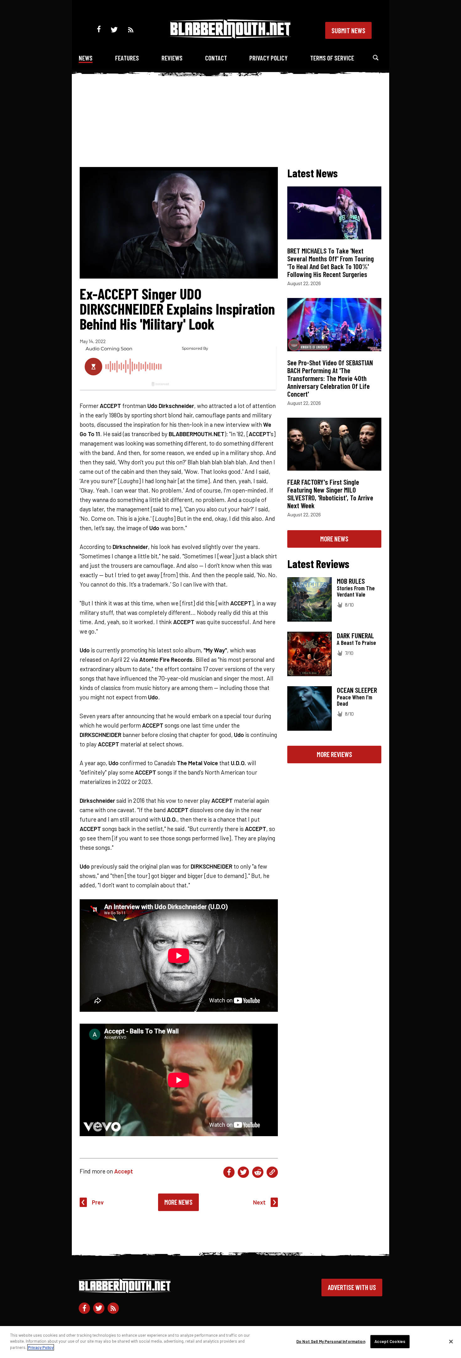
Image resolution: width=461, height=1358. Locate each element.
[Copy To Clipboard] (272, 1172)
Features (127, 58)
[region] (230, 1342)
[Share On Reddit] (257, 1172)
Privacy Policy (268, 58)
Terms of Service (332, 58)
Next (259, 1202)
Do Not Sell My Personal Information (330, 1341)
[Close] (451, 1342)
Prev (98, 1202)
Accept (123, 1171)
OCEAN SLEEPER (357, 690)
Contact (216, 58)
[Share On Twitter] (243, 1172)
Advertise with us (352, 1287)
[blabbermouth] (230, 36)
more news (334, 539)
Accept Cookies (389, 1341)
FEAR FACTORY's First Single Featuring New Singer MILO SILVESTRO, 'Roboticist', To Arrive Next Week (330, 494)
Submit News (348, 30)
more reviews (334, 754)
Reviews (172, 58)
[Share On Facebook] (229, 1172)
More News (178, 1202)
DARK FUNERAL (355, 635)
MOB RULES (351, 581)
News (86, 58)
